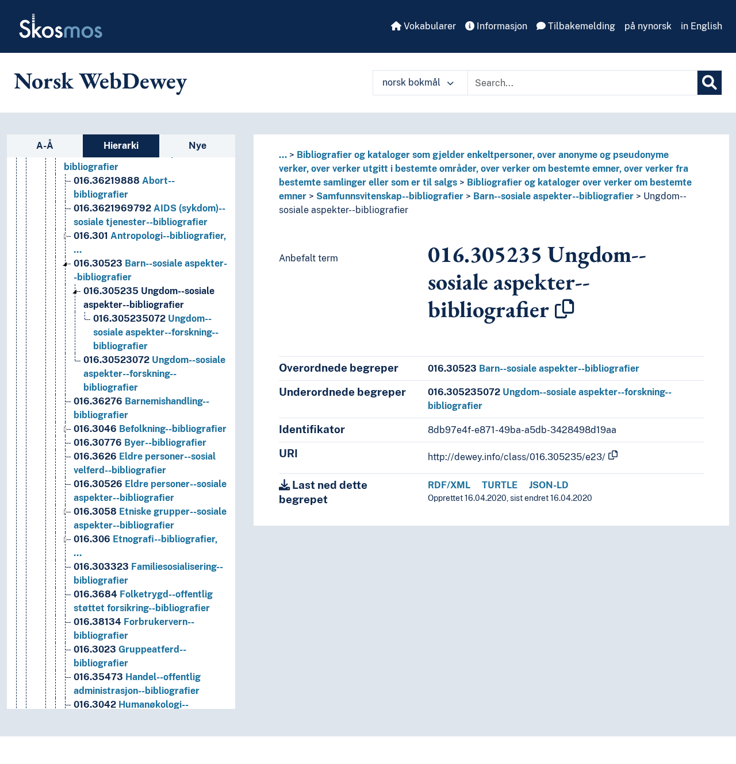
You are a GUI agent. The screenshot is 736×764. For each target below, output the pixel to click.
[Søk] (709, 82)
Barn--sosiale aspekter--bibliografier (553, 196)
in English (701, 26)
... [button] (283, 154)
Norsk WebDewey (100, 80)
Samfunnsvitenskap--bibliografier (389, 196)
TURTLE (500, 485)
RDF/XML (449, 485)
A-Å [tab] (44, 145)
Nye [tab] (197, 145)
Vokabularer (428, 26)
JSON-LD (549, 485)
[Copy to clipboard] (564, 309)
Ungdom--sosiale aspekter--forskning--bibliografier (155, 332)
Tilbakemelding (580, 26)
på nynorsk (648, 26)
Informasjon (500, 26)
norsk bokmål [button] (412, 82)
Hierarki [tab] (121, 145)
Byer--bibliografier (140, 442)
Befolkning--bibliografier (150, 428)
